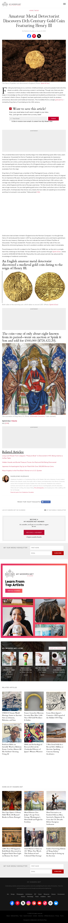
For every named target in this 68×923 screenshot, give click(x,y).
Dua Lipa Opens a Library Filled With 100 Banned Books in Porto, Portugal (11, 814)
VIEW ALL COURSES (14, 591)
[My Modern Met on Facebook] (12, 903)
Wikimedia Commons (37, 416)
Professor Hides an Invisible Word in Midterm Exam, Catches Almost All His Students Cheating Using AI (12, 749)
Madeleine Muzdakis (29, 31)
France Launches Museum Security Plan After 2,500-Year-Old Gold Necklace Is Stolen (34, 716)
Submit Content (27, 916)
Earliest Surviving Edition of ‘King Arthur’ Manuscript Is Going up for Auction (55, 852)
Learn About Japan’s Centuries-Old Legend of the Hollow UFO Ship (55, 715)
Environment (61, 894)
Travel (37, 896)
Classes (53, 894)
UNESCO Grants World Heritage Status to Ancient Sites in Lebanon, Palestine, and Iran (12, 716)
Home (31, 10)
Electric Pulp (43, 920)
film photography (39, 488)
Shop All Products (57, 648)
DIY (35, 894)
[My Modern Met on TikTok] (45, 903)
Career (40, 894)
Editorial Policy (15, 916)
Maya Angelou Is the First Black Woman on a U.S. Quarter (22, 471)
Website (14, 421)
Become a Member (34, 533)
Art (8, 894)
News (37, 10)
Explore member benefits (34, 537)
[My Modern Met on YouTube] (39, 903)
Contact (35, 916)
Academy (43, 896)
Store (49, 896)
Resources (46, 894)
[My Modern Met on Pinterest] (17, 903)
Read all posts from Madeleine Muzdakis (22, 492)
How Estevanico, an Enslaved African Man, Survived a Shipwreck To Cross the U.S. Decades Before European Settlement (55, 818)
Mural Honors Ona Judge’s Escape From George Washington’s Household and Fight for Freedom (33, 817)
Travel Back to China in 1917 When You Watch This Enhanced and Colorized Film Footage (33, 852)
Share (47, 502)
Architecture (29, 894)
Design (13, 894)
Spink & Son (45, 83)
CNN (38, 192)
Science (23, 896)
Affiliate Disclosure (49, 916)
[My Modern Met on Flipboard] (34, 903)
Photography (20, 894)
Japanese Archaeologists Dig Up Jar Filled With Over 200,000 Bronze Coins (28, 466)
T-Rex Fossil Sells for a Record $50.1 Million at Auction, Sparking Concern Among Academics (54, 749)
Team (21, 916)
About (8, 916)
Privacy (57, 916)
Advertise (40, 916)
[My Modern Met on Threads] (50, 903)
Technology (30, 896)
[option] (18, 608)
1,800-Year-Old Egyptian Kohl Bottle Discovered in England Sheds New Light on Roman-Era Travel (11, 852)
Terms (62, 916)
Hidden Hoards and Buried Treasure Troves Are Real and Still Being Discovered (29, 462)
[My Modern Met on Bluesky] (56, 903)
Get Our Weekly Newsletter (56, 510)
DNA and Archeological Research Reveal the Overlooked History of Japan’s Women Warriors (33, 748)
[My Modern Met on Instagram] (28, 903)
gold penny (59, 100)
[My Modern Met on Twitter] (23, 903)
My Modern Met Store (12, 648)
